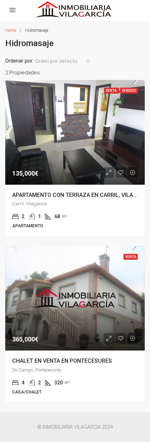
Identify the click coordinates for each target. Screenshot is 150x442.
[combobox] (62, 61)
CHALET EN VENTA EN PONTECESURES (62, 361)
